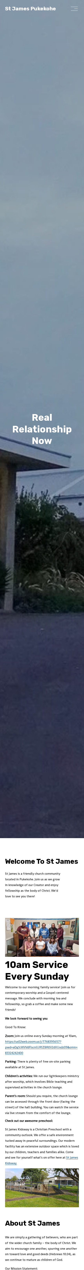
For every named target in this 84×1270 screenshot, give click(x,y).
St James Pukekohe (30, 8)
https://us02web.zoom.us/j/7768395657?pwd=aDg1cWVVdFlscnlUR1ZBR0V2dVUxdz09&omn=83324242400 (41, 1047)
